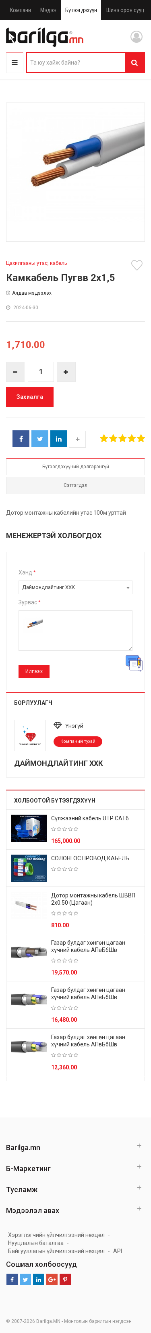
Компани (20, 10)
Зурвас (29, 602)
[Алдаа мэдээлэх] (134, 663)
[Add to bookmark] (138, 265)
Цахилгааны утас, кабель (36, 263)
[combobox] (75, 587)
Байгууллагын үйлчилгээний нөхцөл (56, 1251)
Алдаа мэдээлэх (32, 293)
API (117, 1251)
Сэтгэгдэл (75, 485)
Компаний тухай (77, 741)
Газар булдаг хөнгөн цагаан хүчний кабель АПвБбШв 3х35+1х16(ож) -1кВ (88, 997)
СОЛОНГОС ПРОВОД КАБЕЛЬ (90, 858)
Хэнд (27, 572)
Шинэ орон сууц (125, 10)
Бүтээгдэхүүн (81, 10)
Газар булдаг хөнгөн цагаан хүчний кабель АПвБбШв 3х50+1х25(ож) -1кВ (88, 949)
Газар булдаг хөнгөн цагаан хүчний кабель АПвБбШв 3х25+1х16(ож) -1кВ (88, 1044)
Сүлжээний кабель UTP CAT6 (90, 818)
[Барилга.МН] (44, 37)
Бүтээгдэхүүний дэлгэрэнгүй (75, 466)
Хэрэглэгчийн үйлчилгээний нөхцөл (56, 1235)
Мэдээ (48, 10)
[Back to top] (129, 1286)
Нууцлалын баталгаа (36, 1243)
